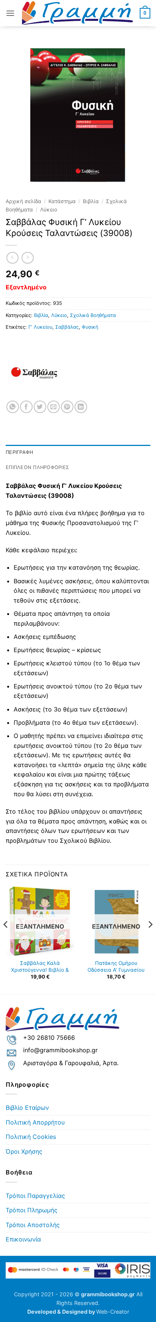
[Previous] (6, 939)
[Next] (149, 939)
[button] (10, 13)
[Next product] (12, 258)
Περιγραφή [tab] (19, 452)
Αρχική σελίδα (23, 201)
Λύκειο (48, 210)
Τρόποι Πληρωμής (32, 1210)
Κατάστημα (62, 201)
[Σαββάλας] (34, 372)
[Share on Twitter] (40, 407)
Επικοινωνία (23, 1239)
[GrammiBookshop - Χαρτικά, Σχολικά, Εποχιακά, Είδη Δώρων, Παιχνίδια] (77, 13)
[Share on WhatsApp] (12, 407)
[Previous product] (27, 258)
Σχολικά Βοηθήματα (93, 315)
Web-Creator (112, 1311)
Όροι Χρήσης (24, 1151)
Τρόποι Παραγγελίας (35, 1195)
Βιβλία (91, 201)
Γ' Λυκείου (40, 327)
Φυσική (90, 327)
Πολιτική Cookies (31, 1136)
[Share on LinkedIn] (81, 407)
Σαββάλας (67, 327)
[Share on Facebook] (26, 407)
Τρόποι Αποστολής (33, 1225)
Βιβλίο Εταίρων (27, 1107)
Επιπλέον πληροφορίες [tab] (37, 467)
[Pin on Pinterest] (67, 407)
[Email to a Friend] (53, 407)
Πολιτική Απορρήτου (35, 1122)
